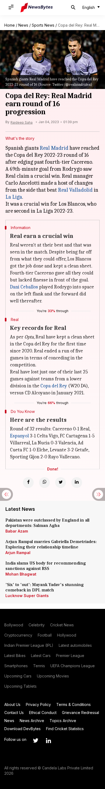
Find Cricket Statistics (65, 728)
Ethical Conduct (43, 712)
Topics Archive (63, 720)
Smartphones (16, 665)
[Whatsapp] (44, 482)
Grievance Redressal (80, 712)
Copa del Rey (53, 386)
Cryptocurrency (18, 635)
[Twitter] (60, 482)
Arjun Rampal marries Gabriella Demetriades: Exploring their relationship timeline (51, 544)
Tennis (39, 665)
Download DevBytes (22, 728)
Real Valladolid (75, 190)
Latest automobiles (75, 645)
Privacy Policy (38, 704)
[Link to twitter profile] (35, 740)
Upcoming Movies (53, 676)
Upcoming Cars (18, 676)
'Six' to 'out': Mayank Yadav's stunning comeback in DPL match (44, 587)
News (23, 25)
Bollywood (13, 625)
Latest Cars (41, 655)
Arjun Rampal (17, 552)
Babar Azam (16, 531)
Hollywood (66, 635)
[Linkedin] (76, 482)
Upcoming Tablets (20, 686)
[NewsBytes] (36, 7)
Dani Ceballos (24, 287)
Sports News (43, 25)
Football (45, 635)
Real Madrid (54, 148)
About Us (12, 704)
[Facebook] (28, 482)
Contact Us (14, 712)
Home (9, 25)
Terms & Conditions (73, 704)
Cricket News (62, 625)
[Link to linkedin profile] (48, 740)
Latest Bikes (15, 655)
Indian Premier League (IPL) (28, 645)
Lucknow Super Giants (27, 595)
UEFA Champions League (72, 665)
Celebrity (37, 625)
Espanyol (19, 436)
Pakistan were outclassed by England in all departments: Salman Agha (47, 522)
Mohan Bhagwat (20, 574)
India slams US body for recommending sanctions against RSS (45, 565)
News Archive (32, 720)
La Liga (13, 197)
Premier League (70, 655)
